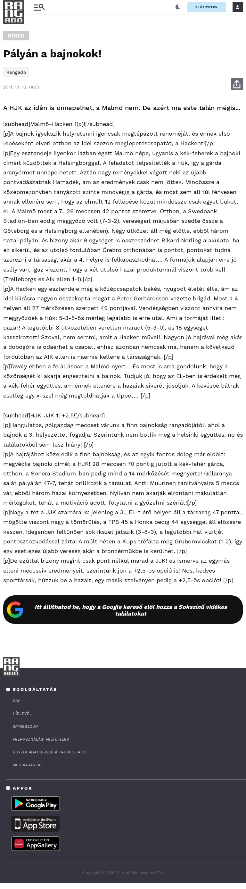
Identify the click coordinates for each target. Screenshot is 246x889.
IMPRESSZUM (25, 726)
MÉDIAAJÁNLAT (27, 765)
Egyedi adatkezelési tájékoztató (49, 752)
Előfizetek (206, 7)
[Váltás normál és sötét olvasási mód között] (178, 7)
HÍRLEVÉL (22, 713)
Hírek (16, 36)
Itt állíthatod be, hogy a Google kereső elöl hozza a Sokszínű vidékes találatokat (131, 610)
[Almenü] (39, 7)
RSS (16, 701)
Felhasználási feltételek (41, 739)
